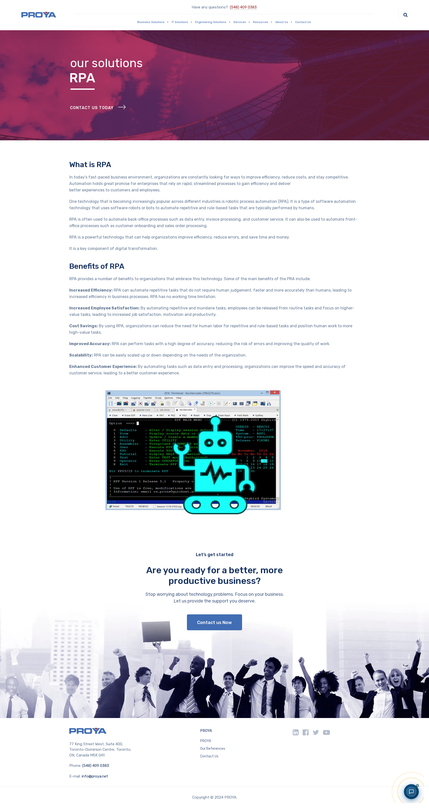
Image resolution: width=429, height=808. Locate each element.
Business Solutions (151, 22)
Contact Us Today (91, 107)
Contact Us (303, 22)
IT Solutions (180, 22)
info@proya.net (95, 776)
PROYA (206, 730)
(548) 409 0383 (243, 7)
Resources (260, 22)
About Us (281, 22)
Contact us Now (214, 622)
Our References (212, 749)
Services (239, 22)
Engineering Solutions (210, 22)
